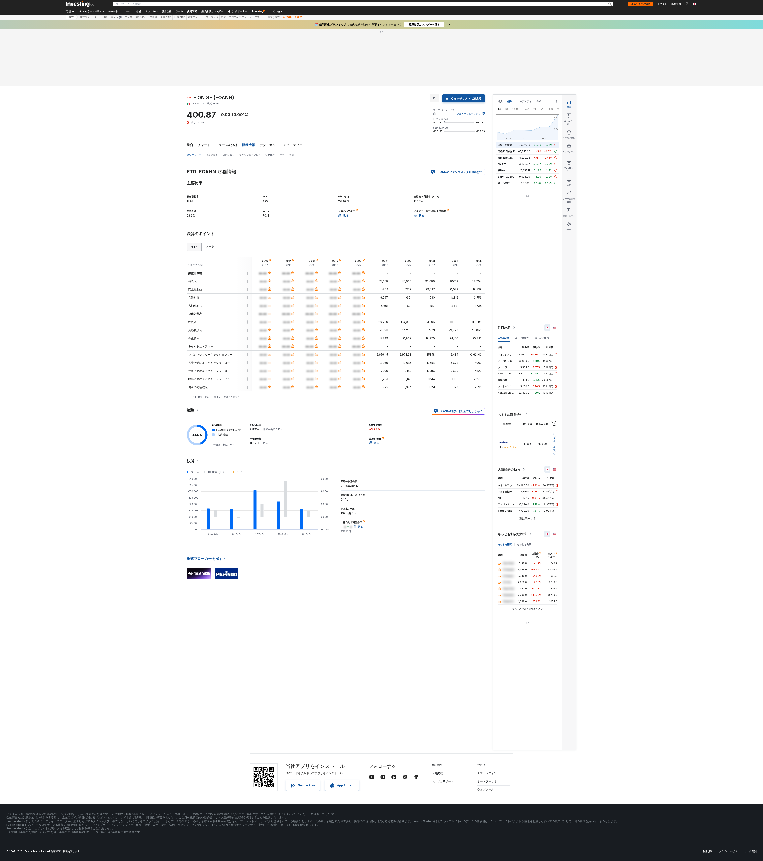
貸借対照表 (228, 154)
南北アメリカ (195, 17)
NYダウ (502, 164)
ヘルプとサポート (443, 781)
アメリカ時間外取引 (135, 17)
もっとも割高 (524, 544)
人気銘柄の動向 (509, 469)
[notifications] (687, 4)
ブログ (481, 765)
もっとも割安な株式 (512, 534)
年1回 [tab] (194, 246)
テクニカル (268, 145)
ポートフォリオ (487, 781)
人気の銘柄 (504, 337)
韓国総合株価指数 (507, 157)
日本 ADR (179, 17)
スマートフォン (487, 773)
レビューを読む (554, 444)
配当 (282, 154)
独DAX (501, 170)
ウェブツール (485, 789)
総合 (190, 145)
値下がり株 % (541, 337)
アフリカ (259, 17)
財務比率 (270, 154)
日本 (105, 17)
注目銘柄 (504, 328)
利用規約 (707, 851)
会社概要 (437, 765)
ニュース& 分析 (226, 145)
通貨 (500, 101)
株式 (71, 17)
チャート (204, 145)
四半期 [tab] (210, 246)
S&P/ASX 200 (506, 176)
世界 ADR (165, 17)
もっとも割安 (505, 544)
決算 (291, 154)
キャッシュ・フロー (250, 154)
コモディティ (524, 101)
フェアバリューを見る (468, 113)
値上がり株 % (522, 337)
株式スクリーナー (237, 11)
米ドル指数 (504, 183)
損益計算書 (212, 154)
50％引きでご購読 (640, 4)
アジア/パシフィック (240, 17)
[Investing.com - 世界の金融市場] (81, 4)
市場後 (153, 17)
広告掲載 (437, 773)
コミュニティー (291, 145)
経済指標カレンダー (212, 11)
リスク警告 (750, 851)
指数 (509, 101)
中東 (223, 17)
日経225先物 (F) (507, 151)
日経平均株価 (505, 144)
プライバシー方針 (728, 851)
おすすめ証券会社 (510, 414)
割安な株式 (274, 17)
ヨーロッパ (212, 17)
